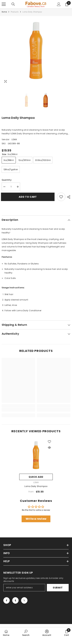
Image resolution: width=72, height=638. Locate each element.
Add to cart (28, 197)
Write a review (36, 519)
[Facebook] (6, 600)
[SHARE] (67, 197)
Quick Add (36, 477)
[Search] (13, 4)
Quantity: (7, 179)
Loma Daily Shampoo (35, 486)
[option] (36, 50)
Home (4, 12)
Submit (58, 587)
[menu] (4, 4)
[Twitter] (24, 600)
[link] (18, 410)
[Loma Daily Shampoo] (36, 455)
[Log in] (59, 4)
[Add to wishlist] (61, 197)
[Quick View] (49, 447)
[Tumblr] (15, 600)
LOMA (14, 139)
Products (15, 12)
